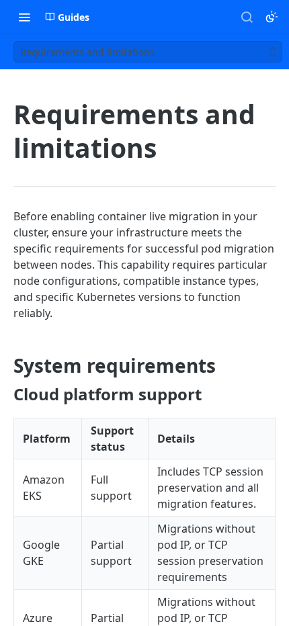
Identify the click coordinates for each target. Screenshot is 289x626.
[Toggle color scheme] (271, 17)
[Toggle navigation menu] (24, 17)
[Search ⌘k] (246, 17)
